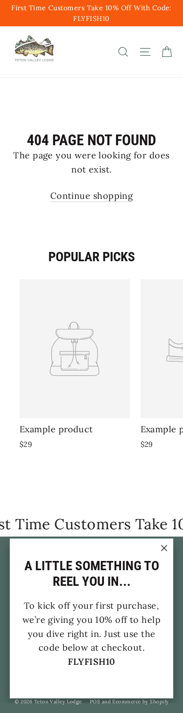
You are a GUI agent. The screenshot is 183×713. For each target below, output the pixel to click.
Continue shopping (91, 195)
